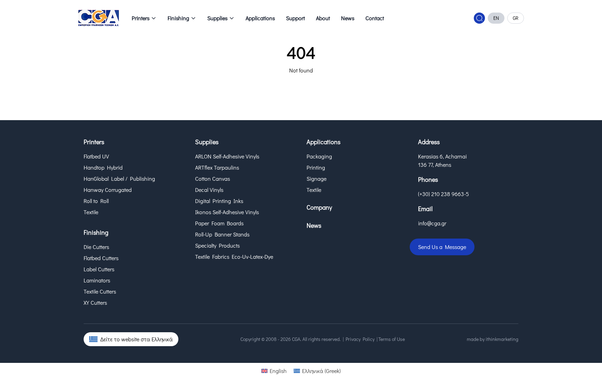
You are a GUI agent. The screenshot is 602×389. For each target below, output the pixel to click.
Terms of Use (391, 339)
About (323, 18)
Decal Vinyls (209, 189)
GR (515, 18)
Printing (316, 167)
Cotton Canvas (212, 178)
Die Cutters (96, 246)
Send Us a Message (442, 246)
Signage (316, 178)
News (347, 18)
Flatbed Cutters (101, 258)
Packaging (319, 156)
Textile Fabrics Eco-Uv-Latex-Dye (234, 256)
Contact (374, 18)
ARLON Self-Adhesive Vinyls (227, 156)
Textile (91, 212)
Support (295, 18)
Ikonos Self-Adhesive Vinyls (227, 212)
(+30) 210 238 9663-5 (443, 193)
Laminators (97, 280)
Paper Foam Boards (219, 223)
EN (496, 18)
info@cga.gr (432, 223)
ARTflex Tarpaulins (217, 167)
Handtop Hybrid (103, 167)
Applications (260, 18)
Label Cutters (99, 269)
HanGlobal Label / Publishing (119, 178)
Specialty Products (217, 245)
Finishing (178, 18)
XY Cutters (95, 302)
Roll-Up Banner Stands (222, 234)
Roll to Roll (96, 200)
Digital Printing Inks (219, 200)
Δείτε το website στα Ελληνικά (136, 339)
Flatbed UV (96, 156)
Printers (140, 18)
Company (319, 207)
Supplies (217, 18)
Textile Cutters (100, 291)
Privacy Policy (360, 339)
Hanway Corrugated (108, 189)
